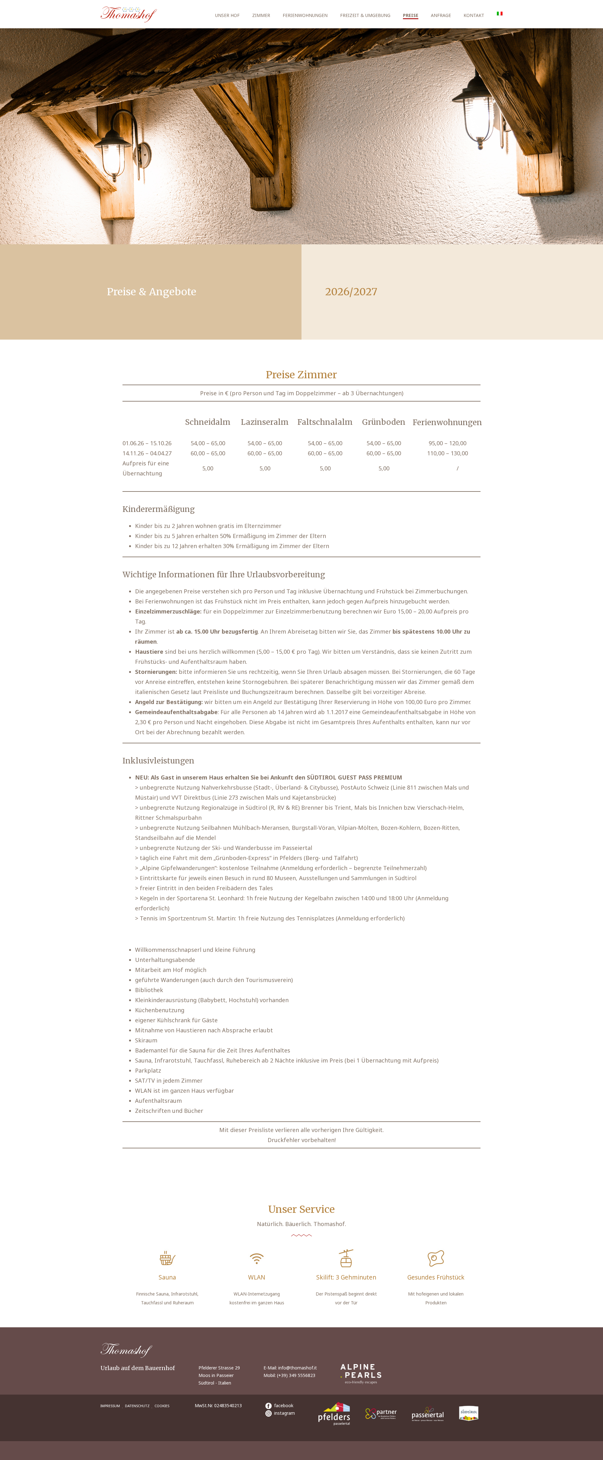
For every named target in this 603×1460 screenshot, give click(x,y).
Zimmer (261, 15)
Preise (410, 15)
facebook (282, 1405)
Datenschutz (137, 1405)
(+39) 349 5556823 (296, 1375)
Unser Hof (227, 15)
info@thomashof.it (297, 1368)
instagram (283, 1413)
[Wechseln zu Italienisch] (500, 13)
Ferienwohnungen (305, 15)
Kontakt (474, 15)
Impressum (110, 1405)
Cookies (162, 1405)
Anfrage (441, 15)
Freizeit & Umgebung (365, 15)
